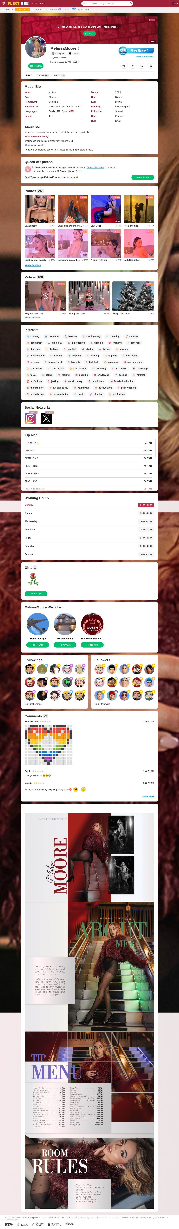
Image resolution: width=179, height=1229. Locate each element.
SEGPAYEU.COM (65, 1218)
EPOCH (53, 1218)
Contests (67, 10)
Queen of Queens (95, 167)
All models (8, 10)
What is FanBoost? (145, 56)
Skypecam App (84, 10)
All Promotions (51, 10)
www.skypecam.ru (33, 1218)
